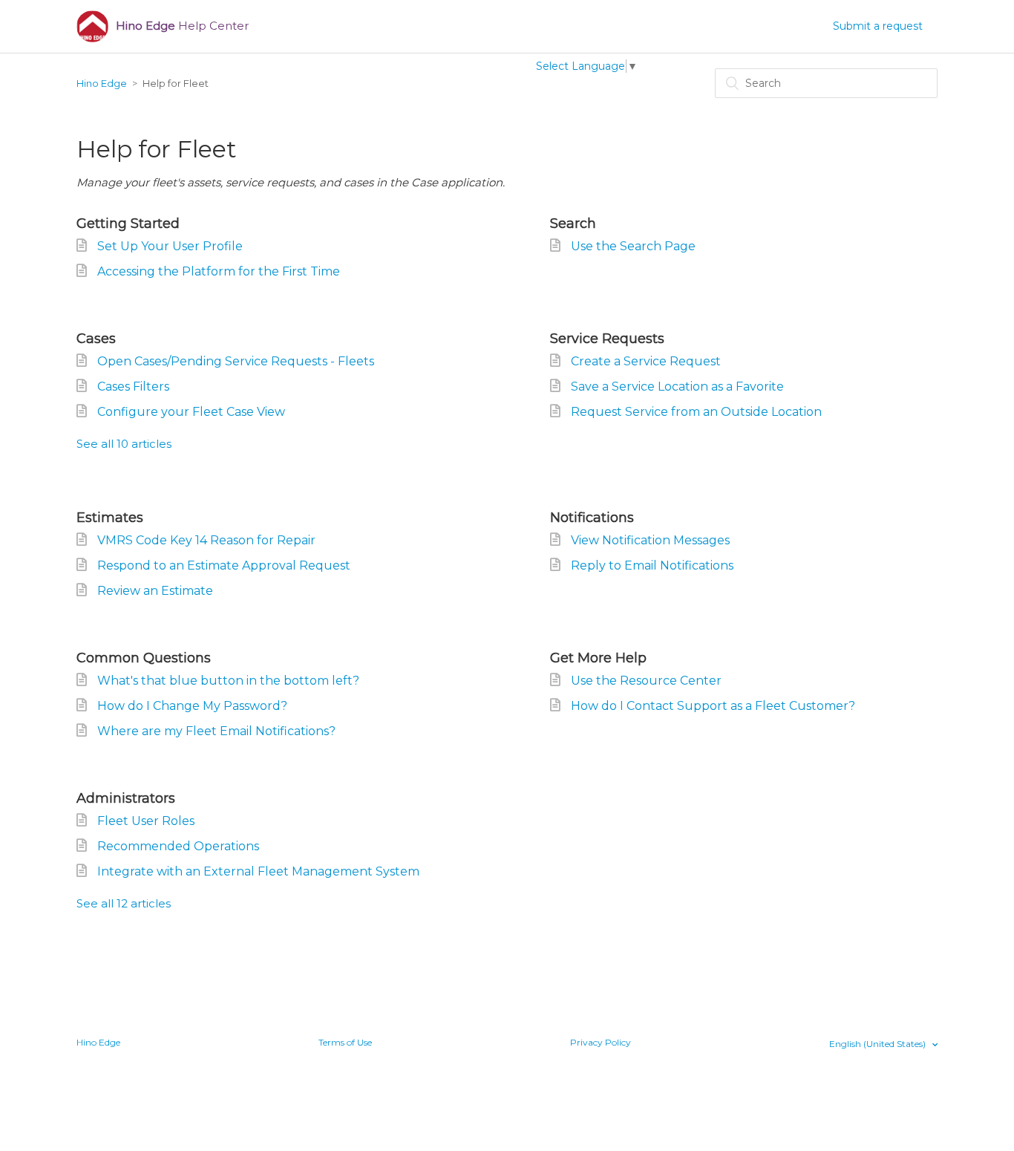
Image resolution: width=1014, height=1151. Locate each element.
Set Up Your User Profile (170, 246)
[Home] (92, 26)
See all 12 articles (123, 903)
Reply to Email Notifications (652, 565)
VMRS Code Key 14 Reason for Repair (206, 540)
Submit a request (878, 26)
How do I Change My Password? (192, 706)
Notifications (592, 517)
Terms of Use (345, 1042)
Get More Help (598, 658)
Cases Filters (133, 386)
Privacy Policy (600, 1042)
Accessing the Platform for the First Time (218, 271)
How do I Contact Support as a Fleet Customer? (713, 706)
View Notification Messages (650, 540)
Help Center (182, 26)
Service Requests (607, 338)
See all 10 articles (123, 444)
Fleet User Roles (145, 821)
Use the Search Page (633, 246)
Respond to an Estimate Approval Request (223, 565)
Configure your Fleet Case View (191, 412)
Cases (96, 338)
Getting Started (128, 223)
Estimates (109, 517)
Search (573, 223)
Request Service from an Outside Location (696, 412)
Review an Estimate (155, 591)
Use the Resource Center (646, 681)
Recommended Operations (178, 846)
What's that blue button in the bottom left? (228, 681)
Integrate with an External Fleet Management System (258, 871)
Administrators (125, 798)
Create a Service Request (646, 361)
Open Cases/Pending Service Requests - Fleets (235, 361)
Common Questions (143, 658)
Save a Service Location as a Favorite (677, 386)
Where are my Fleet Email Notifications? (216, 731)
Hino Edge (101, 83)
